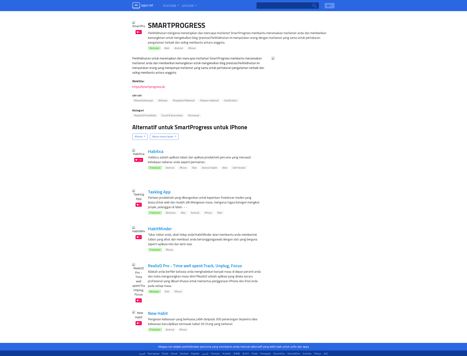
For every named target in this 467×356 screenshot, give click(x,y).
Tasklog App (159, 191)
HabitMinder (160, 228)
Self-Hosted (239, 168)
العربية (142, 353)
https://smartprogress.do (148, 86)
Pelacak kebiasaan (143, 100)
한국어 (245, 353)
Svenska (306, 353)
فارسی (205, 353)
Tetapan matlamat (209, 100)
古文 (326, 353)
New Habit (158, 313)
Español (195, 353)
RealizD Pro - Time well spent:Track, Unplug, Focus (195, 265)
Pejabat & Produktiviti (145, 115)
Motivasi (163, 100)
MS (329, 5)
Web (166, 48)
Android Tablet (209, 168)
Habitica (155, 151)
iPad (194, 168)
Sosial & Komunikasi (172, 115)
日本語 (236, 353)
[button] (171, 5)
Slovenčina (279, 353)
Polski (255, 353)
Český (165, 353)
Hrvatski (226, 353)
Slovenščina (293, 353)
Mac (183, 213)
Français (215, 353)
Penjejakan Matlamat (183, 100)
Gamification (230, 100)
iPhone (191, 48)
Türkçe (317, 353)
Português (265, 353)
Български (153, 353)
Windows (171, 213)
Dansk (174, 353)
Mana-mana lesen (163, 136)
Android (179, 48)
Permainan (193, 115)
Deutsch (184, 353)
